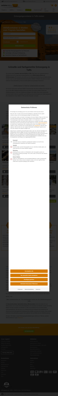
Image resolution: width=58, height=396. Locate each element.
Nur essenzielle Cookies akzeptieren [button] (29, 275)
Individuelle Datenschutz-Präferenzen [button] (29, 284)
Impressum (38, 289)
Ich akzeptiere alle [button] (29, 271)
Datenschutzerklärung (42, 122)
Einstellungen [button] (37, 125)
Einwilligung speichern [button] (29, 279)
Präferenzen (20, 289)
